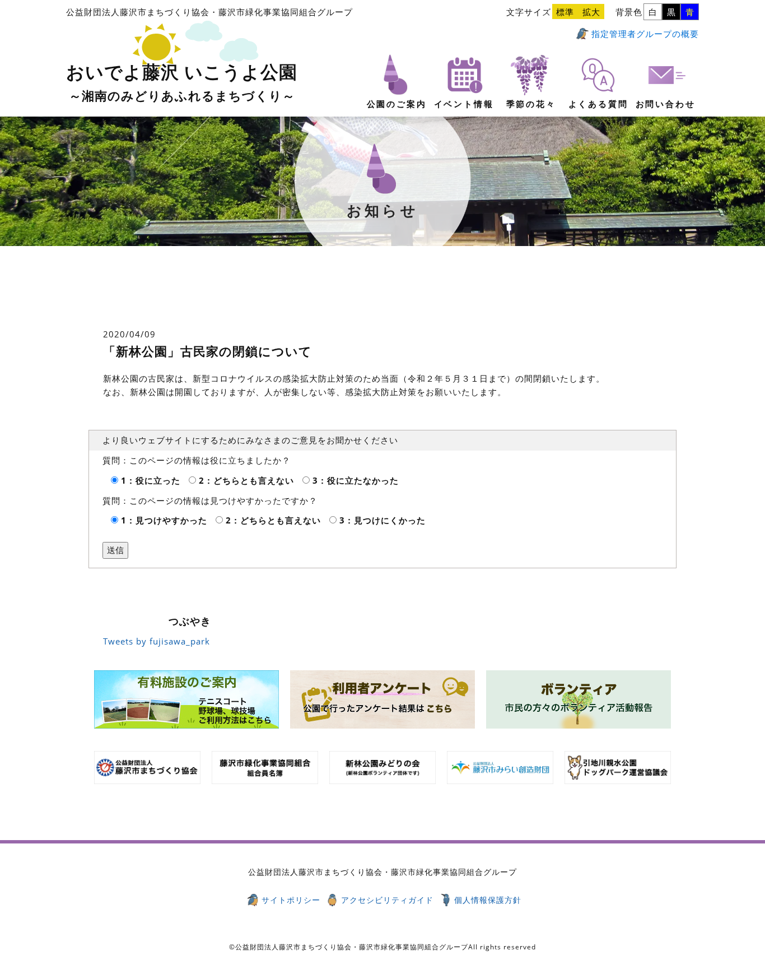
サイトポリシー (291, 899)
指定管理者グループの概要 (645, 33)
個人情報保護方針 (487, 899)
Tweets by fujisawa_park (156, 641)
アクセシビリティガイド (387, 899)
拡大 (591, 11)
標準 (565, 11)
